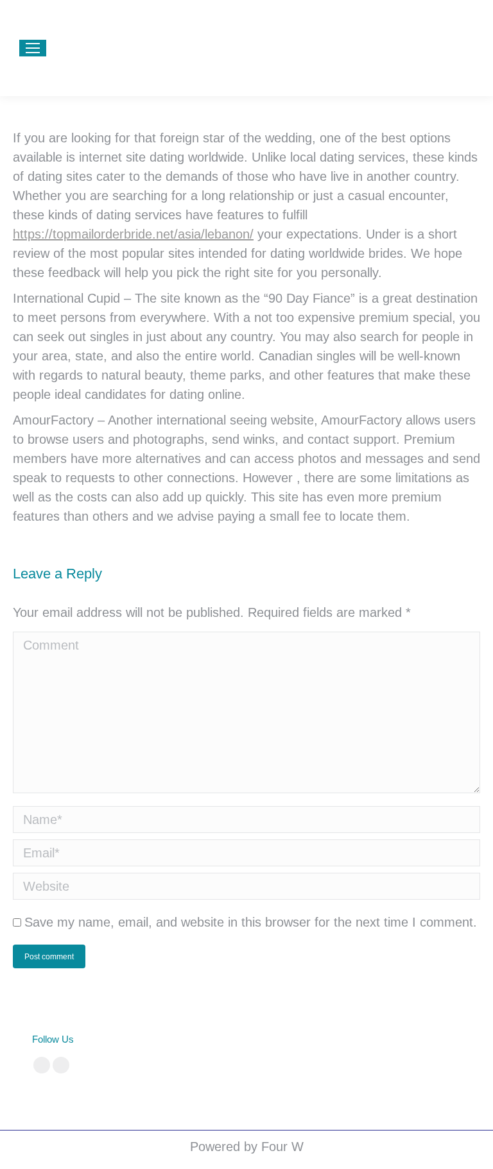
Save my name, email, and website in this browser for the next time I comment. (250, 922)
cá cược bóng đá (252, 1039)
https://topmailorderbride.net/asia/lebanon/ (133, 234)
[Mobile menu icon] (32, 48)
